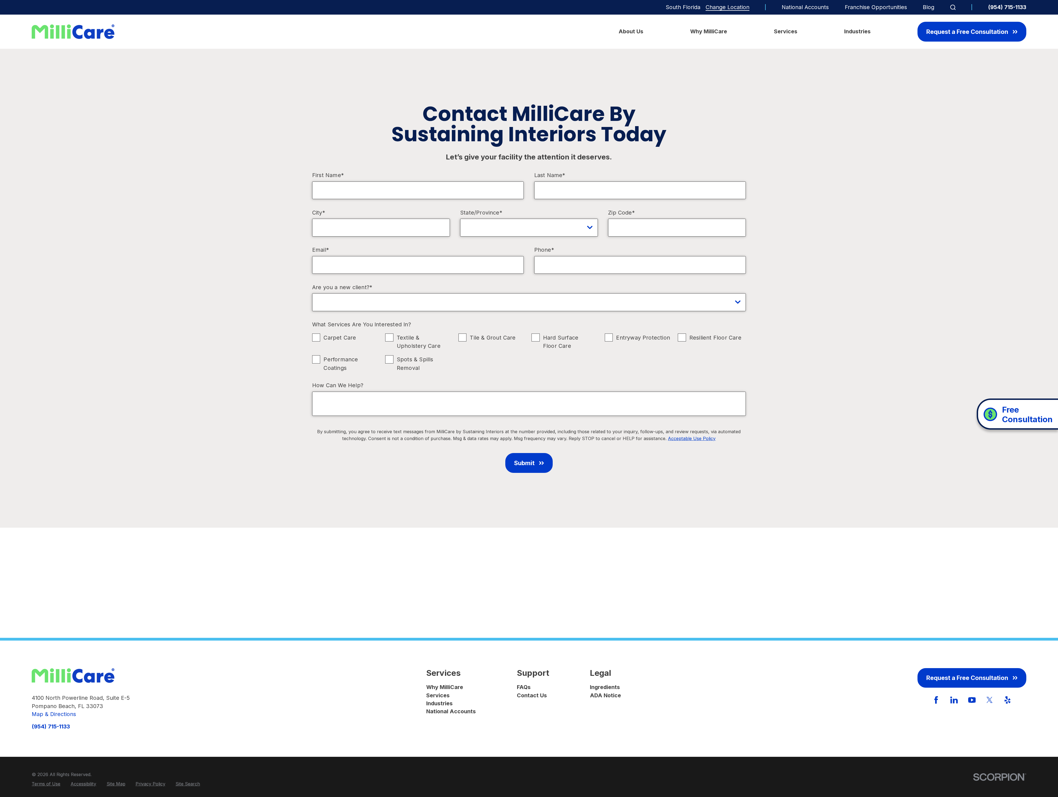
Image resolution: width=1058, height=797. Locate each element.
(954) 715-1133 (1007, 7)
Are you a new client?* (342, 287)
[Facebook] (936, 700)
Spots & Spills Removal (415, 363)
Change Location (727, 7)
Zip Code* (621, 213)
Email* (320, 250)
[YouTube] (972, 700)
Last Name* (549, 175)
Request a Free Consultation (967, 31)
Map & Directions (54, 714)
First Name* (328, 175)
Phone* (544, 250)
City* (318, 213)
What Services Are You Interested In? (361, 324)
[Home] (73, 31)
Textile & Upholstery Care (419, 341)
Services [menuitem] (785, 31)
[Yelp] (1007, 700)
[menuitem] (46, 783)
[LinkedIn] (954, 700)
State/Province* (481, 213)
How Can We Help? (337, 385)
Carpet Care (339, 337)
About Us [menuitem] (631, 31)
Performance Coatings (340, 363)
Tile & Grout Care (492, 337)
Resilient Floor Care (715, 337)
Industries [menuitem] (857, 31)
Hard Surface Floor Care (560, 341)
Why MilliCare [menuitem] (708, 31)
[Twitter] (989, 700)
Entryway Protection (643, 337)
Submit (524, 463)
